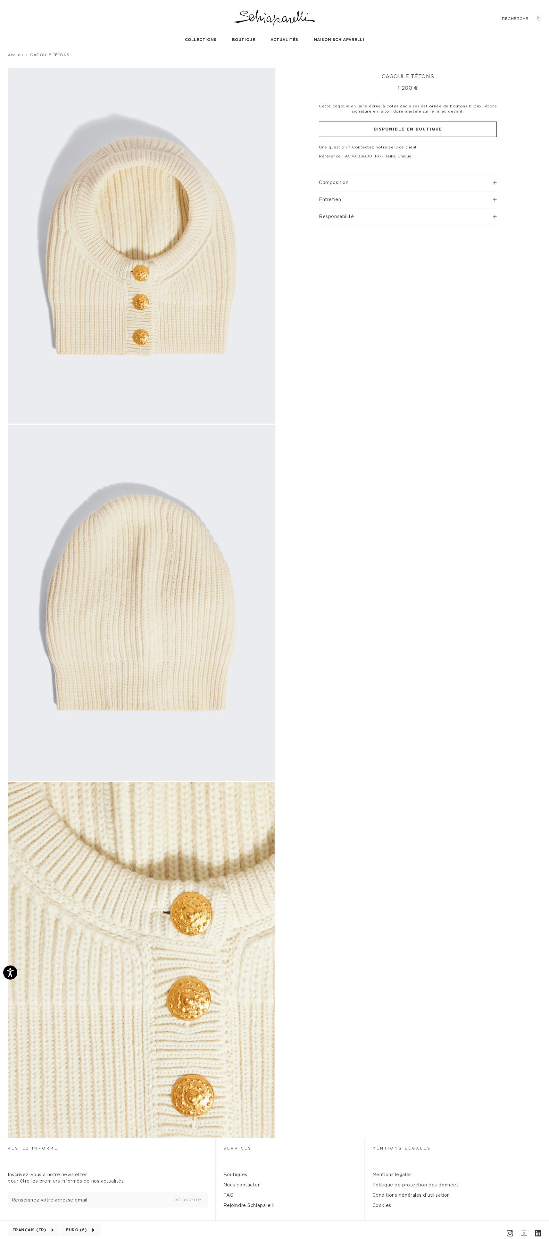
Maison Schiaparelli (339, 40)
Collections (201, 40)
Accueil (15, 55)
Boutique (243, 40)
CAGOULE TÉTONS (50, 55)
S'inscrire (188, 1200)
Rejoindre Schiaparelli (248, 1205)
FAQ (228, 1195)
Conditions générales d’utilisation (411, 1195)
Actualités (284, 40)
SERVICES (237, 1148)
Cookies (381, 1205)
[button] (408, 180)
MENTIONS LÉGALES (401, 1148)
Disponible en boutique (408, 129)
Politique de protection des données (415, 1185)
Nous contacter (241, 1185)
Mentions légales (392, 1175)
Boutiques (235, 1175)
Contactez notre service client (384, 147)
